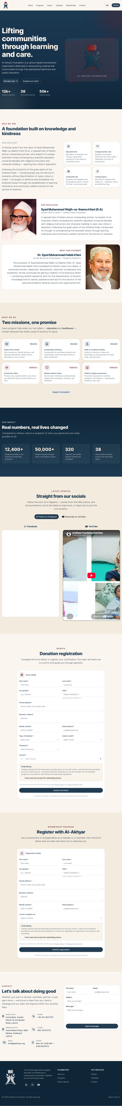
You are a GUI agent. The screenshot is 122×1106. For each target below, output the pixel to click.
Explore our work (31, 81)
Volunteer (94, 1078)
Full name (69, 988)
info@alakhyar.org (16, 1043)
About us (61, 1074)
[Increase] (100, 759)
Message (69, 1006)
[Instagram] (32, 1084)
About (30, 5)
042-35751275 (44, 1030)
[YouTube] (38, 1084)
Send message (92, 1026)
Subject (69, 997)
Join (107, 5)
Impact (50, 5)
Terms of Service (73, 784)
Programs (40, 5)
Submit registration (61, 949)
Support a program (61, 392)
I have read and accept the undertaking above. (43, 778)
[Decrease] (21, 759)
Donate (116, 5)
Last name (66, 681)
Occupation (23, 691)
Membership (71, 5)
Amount (22, 755)
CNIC (64, 691)
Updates (59, 5)
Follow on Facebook (48, 517)
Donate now (9, 81)
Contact (82, 5)
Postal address (25, 702)
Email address (67, 726)
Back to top (113, 1097)
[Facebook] (26, 1084)
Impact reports (63, 1082)
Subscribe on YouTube (75, 517)
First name (23, 681)
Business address (26, 714)
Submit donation (61, 790)
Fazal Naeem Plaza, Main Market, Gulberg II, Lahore (17, 1033)
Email (95, 988)
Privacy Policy (59, 784)
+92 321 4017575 (45, 1017)
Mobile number (25, 726)
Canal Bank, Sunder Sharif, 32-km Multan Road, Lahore (15, 1020)
